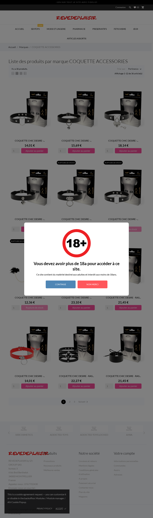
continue (60, 284)
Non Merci (92, 284)
